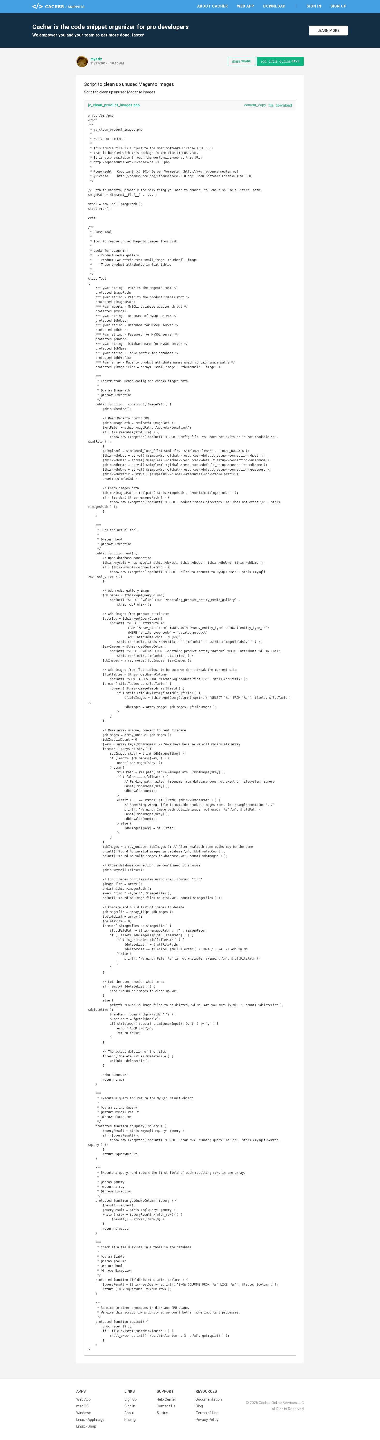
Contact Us (166, 1406)
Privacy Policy (207, 1419)
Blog (199, 1406)
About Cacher (212, 6)
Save (280, 61)
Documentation (209, 1399)
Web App (245, 6)
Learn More (328, 30)
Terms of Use (207, 1413)
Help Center (166, 1399)
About (129, 1413)
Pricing (130, 1419)
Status (162, 1413)
